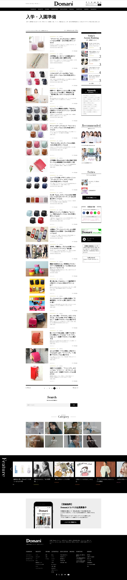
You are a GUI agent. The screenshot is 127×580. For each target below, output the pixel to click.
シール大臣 (52, 272)
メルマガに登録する (70, 522)
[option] (22, 473)
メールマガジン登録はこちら (91, 216)
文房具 (57, 272)
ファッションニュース (30, 560)
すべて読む (74, 68)
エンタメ (53, 558)
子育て (36, 30)
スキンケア (38, 556)
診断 (84, 102)
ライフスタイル (32, 30)
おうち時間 (97, 97)
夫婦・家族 (53, 566)
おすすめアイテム (29, 558)
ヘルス (53, 560)
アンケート (90, 238)
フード (53, 556)
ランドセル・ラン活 (54, 47)
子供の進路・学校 (63, 562)
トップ (27, 30)
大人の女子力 (91, 97)
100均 (52, 62)
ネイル (37, 566)
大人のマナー (93, 95)
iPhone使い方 (86, 108)
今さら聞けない (86, 95)
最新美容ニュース (39, 562)
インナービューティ (39, 568)
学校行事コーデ (63, 556)
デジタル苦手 (94, 106)
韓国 (95, 104)
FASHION (33, 9)
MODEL (72, 9)
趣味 (98, 99)
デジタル (47, 558)
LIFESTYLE (54, 9)
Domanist (52, 253)
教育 (59, 47)
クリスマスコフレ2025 (40, 564)
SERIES (86, 9)
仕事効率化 (89, 99)
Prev (29, 388)
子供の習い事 (62, 560)
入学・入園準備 (41, 30)
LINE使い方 (92, 108)
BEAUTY (40, 9)
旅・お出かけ (54, 564)
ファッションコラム (29, 556)
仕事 (46, 556)
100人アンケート (55, 570)
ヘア (36, 558)
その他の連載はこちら (91, 197)
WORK (47, 9)
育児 (61, 47)
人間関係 (85, 97)
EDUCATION (63, 9)
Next (75, 388)
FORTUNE (79, 9)
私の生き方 (53, 568)
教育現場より (62, 558)
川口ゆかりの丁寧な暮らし (58, 62)
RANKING (93, 9)
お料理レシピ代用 (87, 106)
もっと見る (91, 83)
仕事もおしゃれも (57, 253)
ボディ (37, 560)
